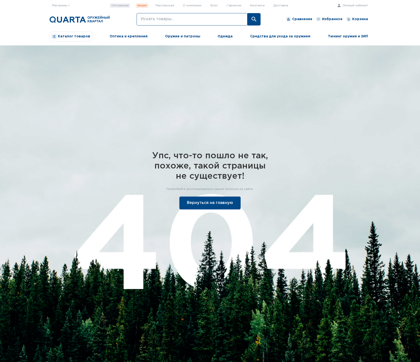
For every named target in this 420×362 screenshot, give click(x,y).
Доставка (280, 5)
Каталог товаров (74, 36)
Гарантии (234, 5)
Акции (142, 5)
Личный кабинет (354, 5)
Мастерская (165, 5)
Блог (214, 5)
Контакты (257, 5)
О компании (192, 5)
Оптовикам (120, 5)
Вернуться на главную (210, 203)
